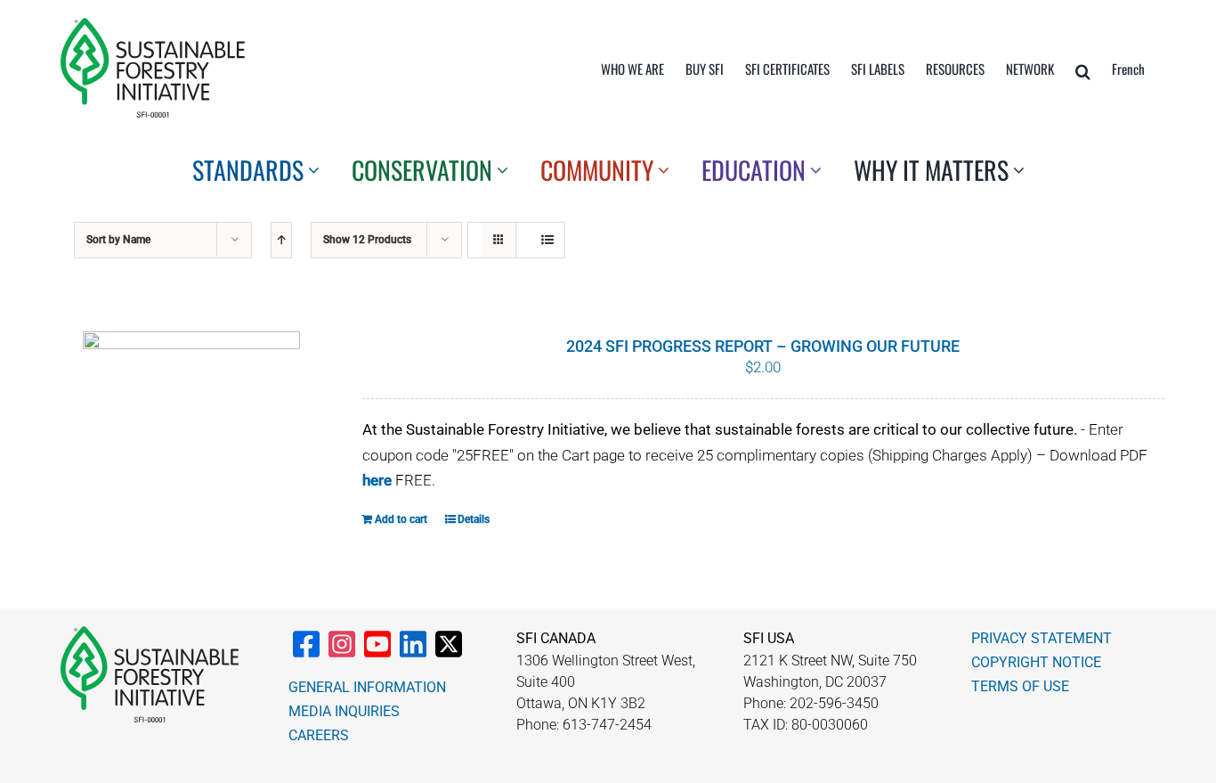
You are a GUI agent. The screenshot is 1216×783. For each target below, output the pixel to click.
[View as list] (547, 240)
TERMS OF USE (1020, 686)
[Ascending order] (281, 240)
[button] (1083, 71)
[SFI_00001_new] (153, 25)
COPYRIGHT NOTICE (1036, 662)
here (377, 480)
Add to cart (401, 519)
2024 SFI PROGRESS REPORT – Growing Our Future (763, 346)
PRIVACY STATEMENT (1041, 638)
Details (474, 519)
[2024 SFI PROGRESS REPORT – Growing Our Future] (191, 415)
